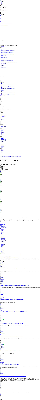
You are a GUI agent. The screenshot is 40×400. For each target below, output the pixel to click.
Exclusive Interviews (3, 239)
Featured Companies (3, 226)
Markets (2, 130)
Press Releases (1, 363)
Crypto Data (2, 141)
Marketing (2, 250)
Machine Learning (2, 297)
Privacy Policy (4, 156)
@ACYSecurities (1, 308)
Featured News (2, 229)
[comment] (0, 290)
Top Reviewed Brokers (2, 95)
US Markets (1, 283)
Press (1, 151)
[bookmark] (0, 274)
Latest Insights (2, 236)
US (1, 133)
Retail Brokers (1, 266)
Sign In (2, 147)
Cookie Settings (19, 156)
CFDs (0, 334)
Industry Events (2, 245)
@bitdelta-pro (1, 373)
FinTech (1, 298)
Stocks (0, 348)
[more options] (0, 276)
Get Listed (2, 252)
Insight (0, 235)
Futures (1, 349)
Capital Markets (1, 281)
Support (2, 249)
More (1, 134)
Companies (2, 1)
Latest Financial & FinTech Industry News (4, 25)
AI (0, 295)
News (1, 2)
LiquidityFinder (1, 277)
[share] (0, 275)
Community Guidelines (14, 156)
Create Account (1, 262)
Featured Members (3, 144)
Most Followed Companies (3, 227)
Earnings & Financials (2, 347)
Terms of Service (1, 156)
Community (2, 3)
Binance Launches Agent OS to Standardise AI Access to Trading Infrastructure (12, 299)
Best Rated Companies (3, 126)
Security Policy (7, 156)
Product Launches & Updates (3, 267)
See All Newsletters (2, 46)
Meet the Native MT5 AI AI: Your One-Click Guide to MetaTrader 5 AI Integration (13, 311)
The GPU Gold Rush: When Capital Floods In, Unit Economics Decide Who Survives (13, 376)
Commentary (2, 132)
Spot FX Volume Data (3, 140)
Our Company (2, 150)
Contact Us (2, 149)
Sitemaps (17, 156)
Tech (1, 131)
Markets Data (1, 280)
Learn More (1, 120)
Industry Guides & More (3, 139)
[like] (0, 273)
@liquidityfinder (1, 264)
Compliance (1, 282)
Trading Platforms (2, 279)
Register (2, 246)
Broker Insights (2, 138)
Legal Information (10, 156)
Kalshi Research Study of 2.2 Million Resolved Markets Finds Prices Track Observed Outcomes (14, 285)
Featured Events (2, 146)
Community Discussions (3, 145)
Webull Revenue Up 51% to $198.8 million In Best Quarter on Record (10, 350)
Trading (1, 310)
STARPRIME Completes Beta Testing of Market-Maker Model (9, 364)
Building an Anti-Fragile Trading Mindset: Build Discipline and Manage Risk (11, 323)
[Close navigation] (0, 123)
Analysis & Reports (3, 238)
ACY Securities (1, 319)
